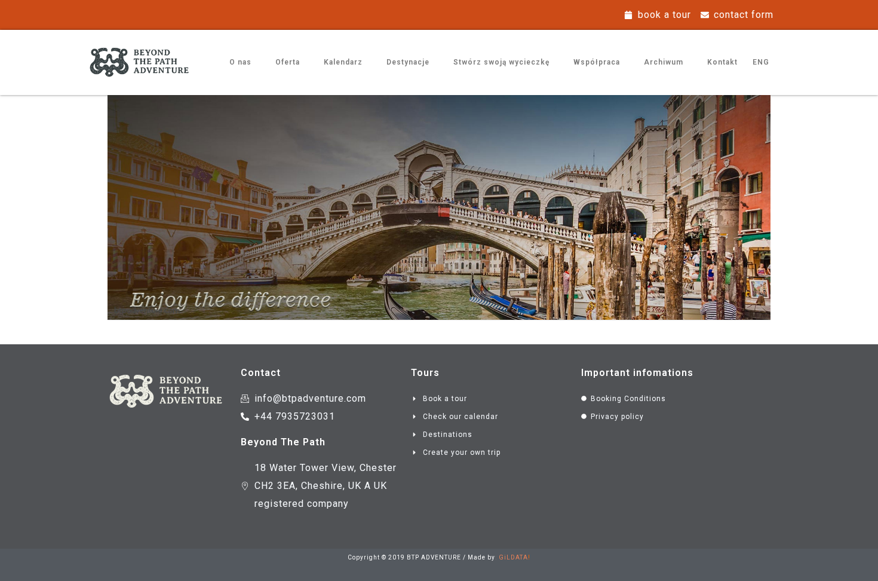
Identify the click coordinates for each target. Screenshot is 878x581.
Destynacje (407, 62)
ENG (761, 62)
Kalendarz (343, 62)
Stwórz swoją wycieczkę (501, 62)
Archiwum (663, 62)
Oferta (287, 62)
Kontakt (722, 62)
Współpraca (596, 62)
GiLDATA (513, 557)
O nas (240, 62)
